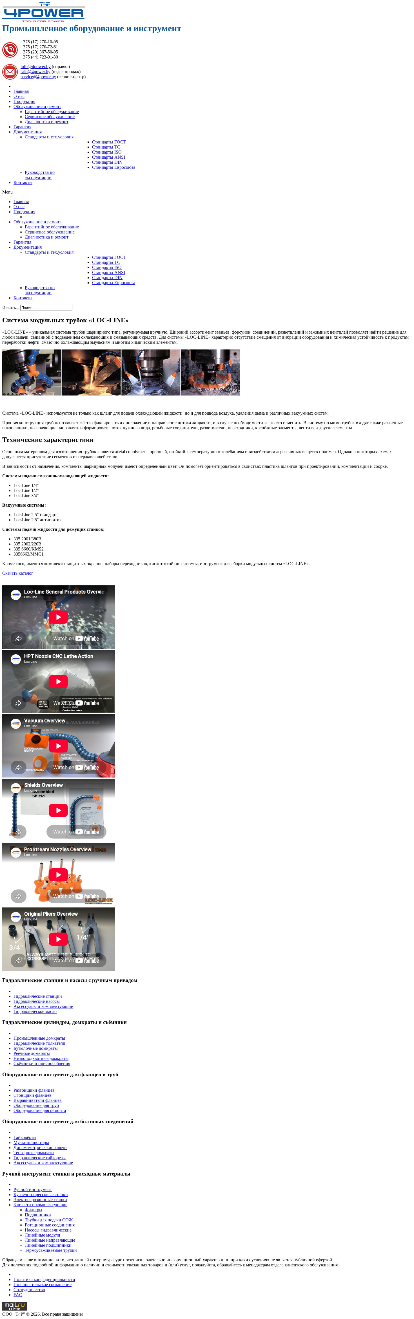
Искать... (10, 307)
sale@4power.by (35, 71)
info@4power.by (36, 66)
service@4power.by (38, 76)
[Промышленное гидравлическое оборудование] (43, 20)
